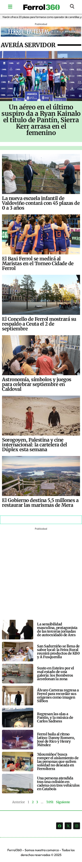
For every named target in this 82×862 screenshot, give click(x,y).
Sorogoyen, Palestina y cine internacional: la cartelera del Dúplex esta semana (34, 445)
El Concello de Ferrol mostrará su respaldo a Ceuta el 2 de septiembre (39, 324)
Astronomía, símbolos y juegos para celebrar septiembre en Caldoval (36, 384)
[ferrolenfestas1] (41, 35)
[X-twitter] (68, 825)
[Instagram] (76, 825)
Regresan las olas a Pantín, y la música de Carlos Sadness (55, 717)
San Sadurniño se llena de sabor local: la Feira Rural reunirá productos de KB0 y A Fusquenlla (58, 651)
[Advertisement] (41, 572)
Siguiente (63, 802)
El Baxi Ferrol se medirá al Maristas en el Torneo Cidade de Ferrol (38, 263)
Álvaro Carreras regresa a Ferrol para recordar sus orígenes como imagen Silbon (58, 695)
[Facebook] (59, 825)
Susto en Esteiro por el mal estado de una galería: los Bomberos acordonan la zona (55, 673)
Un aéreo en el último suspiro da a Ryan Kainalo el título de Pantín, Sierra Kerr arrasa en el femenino (41, 120)
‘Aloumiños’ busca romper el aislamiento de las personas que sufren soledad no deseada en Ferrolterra (57, 761)
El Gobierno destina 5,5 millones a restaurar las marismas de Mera (40, 502)
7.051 (49, 802)
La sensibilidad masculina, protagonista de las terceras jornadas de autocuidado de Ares (57, 629)
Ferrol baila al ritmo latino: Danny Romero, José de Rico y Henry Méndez (56, 739)
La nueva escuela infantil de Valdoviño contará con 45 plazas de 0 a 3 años (41, 203)
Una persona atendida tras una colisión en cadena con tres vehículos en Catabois (58, 783)
